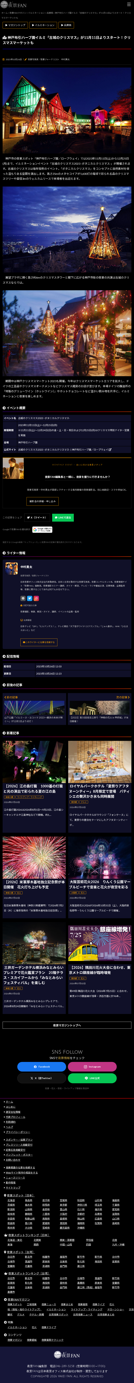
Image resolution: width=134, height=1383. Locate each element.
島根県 (63, 1218)
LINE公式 (95, 1078)
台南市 (11, 1261)
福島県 (116, 1200)
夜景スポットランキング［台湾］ (29, 1273)
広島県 (98, 1218)
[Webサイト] (23, 598)
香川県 (28, 1223)
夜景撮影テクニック (53, 1339)
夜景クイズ (98, 1304)
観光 (10, 1314)
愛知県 (116, 1209)
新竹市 (81, 1256)
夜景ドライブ (49, 1327)
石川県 (81, 1209)
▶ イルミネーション (43, 25)
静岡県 (28, 1213)
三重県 (46, 1213)
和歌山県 (30, 1218)
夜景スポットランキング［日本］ (29, 1235)
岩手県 (46, 1200)
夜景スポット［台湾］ (21, 1252)
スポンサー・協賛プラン (19, 1139)
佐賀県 (98, 1223)
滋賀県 (116, 1213)
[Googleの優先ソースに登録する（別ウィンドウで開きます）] (42, 529)
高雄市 (28, 1261)
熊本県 (11, 1227)
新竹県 (98, 1256)
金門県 (63, 1266)
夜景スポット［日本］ (21, 1195)
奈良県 (11, 1218)
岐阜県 (11, 1213)
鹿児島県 (65, 1227)
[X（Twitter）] (29, 598)
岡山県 (81, 1218)
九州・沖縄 (118, 1244)
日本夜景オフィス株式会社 (57, 1371)
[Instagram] (36, 598)
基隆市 (63, 1256)
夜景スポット (15, 1304)
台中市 (116, 1256)
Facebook (44, 1066)
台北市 (11, 1256)
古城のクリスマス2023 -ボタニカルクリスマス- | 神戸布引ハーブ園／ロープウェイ (63, 449)
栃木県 (28, 1204)
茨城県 (11, 1204)
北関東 (37, 1239)
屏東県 (46, 1261)
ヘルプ (9, 1126)
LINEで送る (64, 517)
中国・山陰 (66, 1244)
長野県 (46, 1209)
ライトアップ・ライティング (86, 1309)
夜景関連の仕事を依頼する (20, 1167)
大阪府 (63, 1213)
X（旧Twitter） (44, 1078)
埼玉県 (98, 1204)
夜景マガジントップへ (67, 1025)
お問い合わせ (13, 1159)
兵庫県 (98, 1213)
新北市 (28, 1256)
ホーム (9, 1101)
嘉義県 (81, 1282)
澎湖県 (46, 1266)
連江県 (81, 1266)
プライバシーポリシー (18, 1132)
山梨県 (28, 1209)
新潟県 (11, 1209)
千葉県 (116, 1204)
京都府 (81, 1213)
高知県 (63, 1223)
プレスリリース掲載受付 (19, 1144)
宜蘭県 (11, 1266)
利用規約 (11, 1121)
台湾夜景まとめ (105, 1314)
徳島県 (11, 1223)
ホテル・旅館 (36, 1314)
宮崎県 (46, 1227)
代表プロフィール (15, 1116)
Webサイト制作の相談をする (22, 1172)
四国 (88, 1244)
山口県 (116, 1218)
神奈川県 (82, 1204)
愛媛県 (46, 1223)
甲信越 (89, 1239)
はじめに (11, 1106)
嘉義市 (11, 1291)
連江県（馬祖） (85, 1287)
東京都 (63, 1204)
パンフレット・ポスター (19, 1154)
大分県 (28, 1227)
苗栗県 (116, 1261)
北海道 (11, 1200)
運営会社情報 (13, 1111)
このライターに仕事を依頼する (40, 642)
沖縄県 (81, 1227)
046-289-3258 (64, 1366)
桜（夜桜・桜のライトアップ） (25, 1309)
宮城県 (63, 1200)
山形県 (98, 1200)
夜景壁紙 (32, 1339)
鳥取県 (46, 1218)
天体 (131, 1309)
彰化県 (81, 1261)
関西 (36, 1244)
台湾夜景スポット (58, 1314)
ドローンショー (115, 1309)
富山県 (63, 1209)
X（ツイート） (39, 517)
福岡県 (81, 1223)
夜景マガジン (15, 1339)
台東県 (63, 1261)
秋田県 (81, 1200)
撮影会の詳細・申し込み (42, 501)
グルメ (20, 1314)
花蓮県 (28, 1266)
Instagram (95, 1066)
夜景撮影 (83, 1304)
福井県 (98, 1209)
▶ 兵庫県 (66, 25)
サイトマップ (13, 1187)
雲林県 (63, 1282)
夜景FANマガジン (19, 1299)
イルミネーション (56, 1309)
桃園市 (46, 1256)
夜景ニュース (49, 1304)
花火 (111, 1304)
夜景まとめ (67, 1304)
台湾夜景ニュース (82, 1314)
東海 (10, 1244)
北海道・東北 (15, 1239)
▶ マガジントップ (15, 25)
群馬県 (46, 1204)
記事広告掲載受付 (15, 1149)
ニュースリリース (15, 1177)
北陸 (114, 1239)
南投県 (98, 1261)
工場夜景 (32, 1304)
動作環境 (11, 1182)
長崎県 (116, 1223)
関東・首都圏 (67, 1239)
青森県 (28, 1200)
